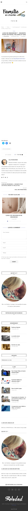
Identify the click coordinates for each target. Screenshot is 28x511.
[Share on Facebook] (17, 154)
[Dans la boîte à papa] (5, 390)
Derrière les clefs (15, 344)
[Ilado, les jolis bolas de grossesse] (14, 205)
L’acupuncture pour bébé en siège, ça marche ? (18, 407)
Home (2, 27)
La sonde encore (15, 336)
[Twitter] (12, 21)
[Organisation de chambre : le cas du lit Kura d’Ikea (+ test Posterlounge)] (5, 399)
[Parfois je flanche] (5, 329)
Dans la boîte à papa (16, 388)
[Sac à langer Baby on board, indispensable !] (5, 373)
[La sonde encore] (5, 338)
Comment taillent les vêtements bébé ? (16, 380)
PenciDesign (14, 505)
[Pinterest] (16, 21)
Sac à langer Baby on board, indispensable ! (18, 371)
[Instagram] (14, 21)
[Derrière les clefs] (5, 347)
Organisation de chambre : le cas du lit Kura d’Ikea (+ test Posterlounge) (18, 399)
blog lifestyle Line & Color (19, 58)
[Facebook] (11, 21)
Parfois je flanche (15, 327)
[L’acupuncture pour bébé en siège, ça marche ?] (5, 408)
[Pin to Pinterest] (20, 154)
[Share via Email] (22, 154)
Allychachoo (6, 36)
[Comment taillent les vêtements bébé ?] (5, 382)
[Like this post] (15, 154)
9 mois (8, 27)
